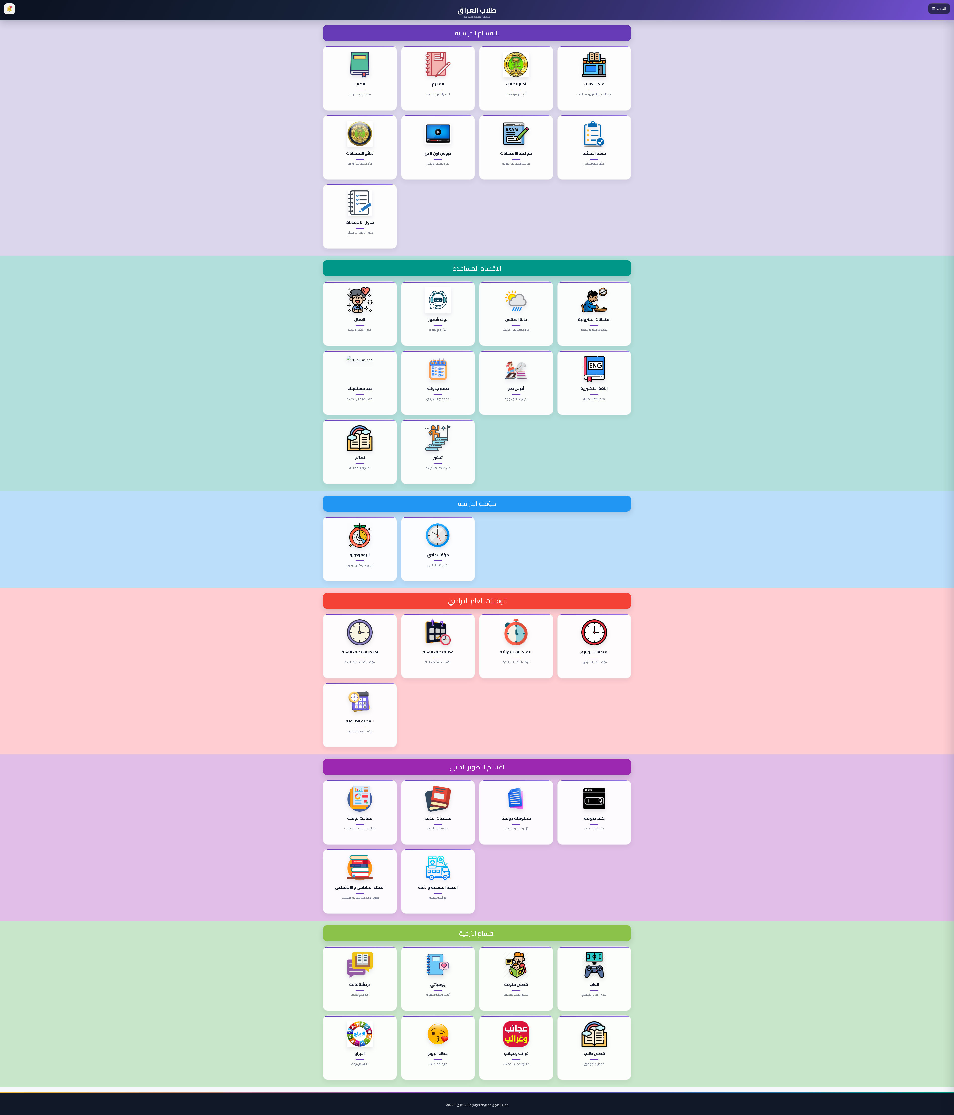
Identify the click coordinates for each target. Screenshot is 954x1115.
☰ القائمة (939, 9)
